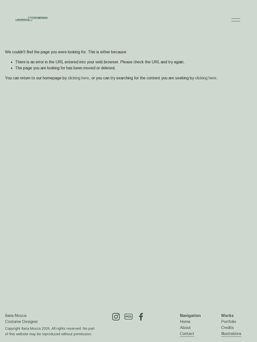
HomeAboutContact (187, 327)
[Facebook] (141, 317)
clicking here (78, 78)
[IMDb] (128, 317)
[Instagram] (116, 317)
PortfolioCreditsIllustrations (231, 327)
